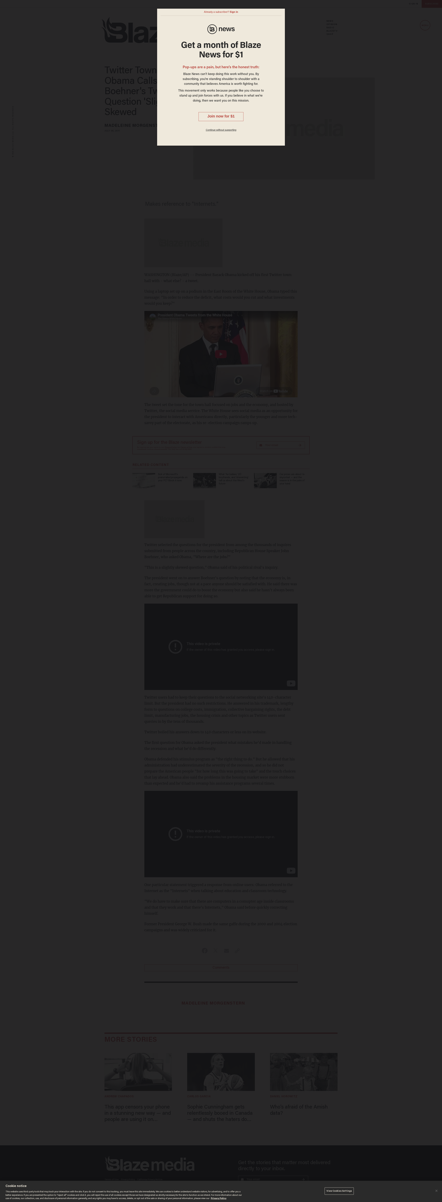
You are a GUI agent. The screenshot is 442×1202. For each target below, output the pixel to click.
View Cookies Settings (339, 1191)
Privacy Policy (218, 1198)
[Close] (436, 1191)
